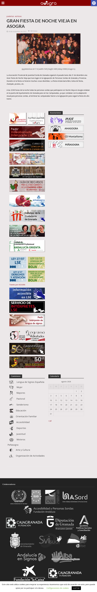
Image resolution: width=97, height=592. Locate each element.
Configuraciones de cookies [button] (57, 588)
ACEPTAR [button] (76, 588)
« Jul (49, 421)
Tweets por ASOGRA (17, 285)
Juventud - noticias (14, 16)
